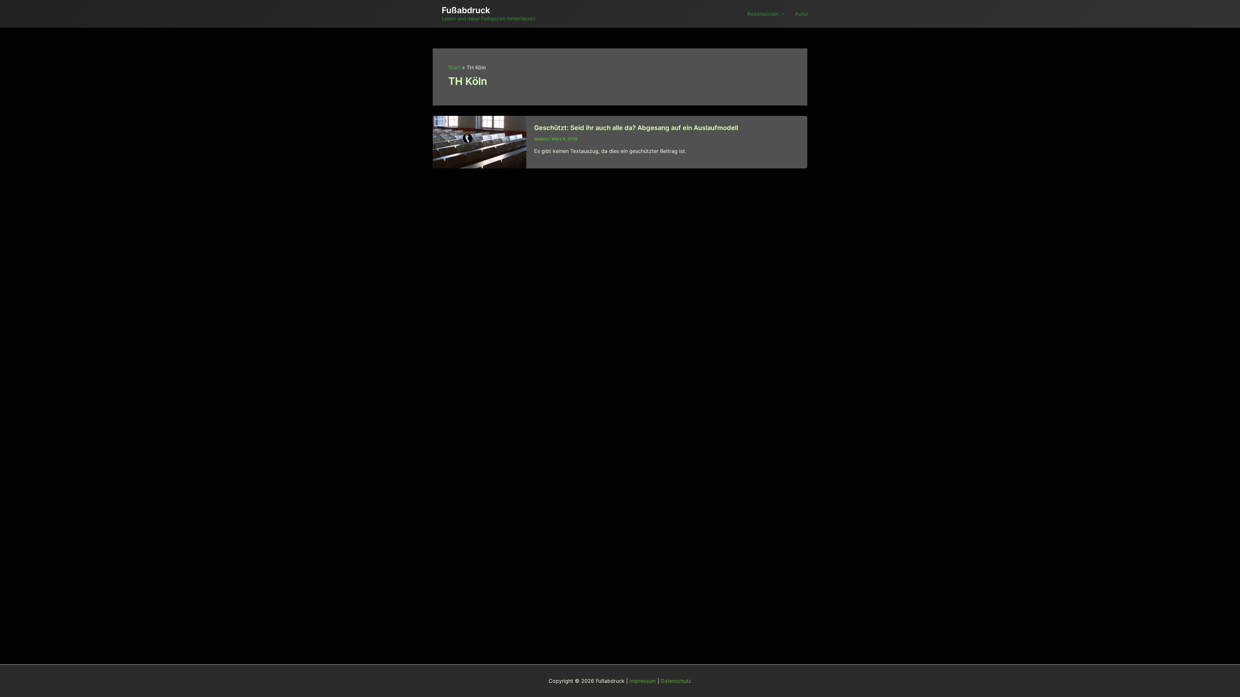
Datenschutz (676, 681)
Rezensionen (763, 14)
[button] (781, 14)
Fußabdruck (466, 10)
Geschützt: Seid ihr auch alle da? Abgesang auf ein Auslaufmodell (636, 128)
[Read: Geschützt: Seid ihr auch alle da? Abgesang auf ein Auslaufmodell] (479, 141)
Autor (802, 14)
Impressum (642, 681)
